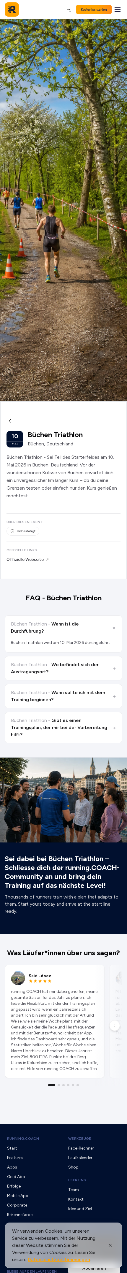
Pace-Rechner (81, 1148)
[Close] (110, 1245)
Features (15, 1157)
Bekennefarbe (19, 1214)
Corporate (17, 1205)
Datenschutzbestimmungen (59, 1259)
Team (73, 1189)
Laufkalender (80, 1157)
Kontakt (76, 1199)
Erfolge (14, 1186)
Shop (73, 1167)
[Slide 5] (73, 1085)
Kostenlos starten (94, 9)
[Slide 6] (77, 1085)
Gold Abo (16, 1176)
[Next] (114, 1025)
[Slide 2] (59, 1085)
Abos (12, 1167)
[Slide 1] (51, 1085)
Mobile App (17, 1195)
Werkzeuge (79, 1139)
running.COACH (23, 1139)
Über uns (77, 1180)
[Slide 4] (68, 1085)
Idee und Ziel (80, 1208)
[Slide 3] (63, 1085)
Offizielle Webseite (25, 559)
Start (12, 1148)
